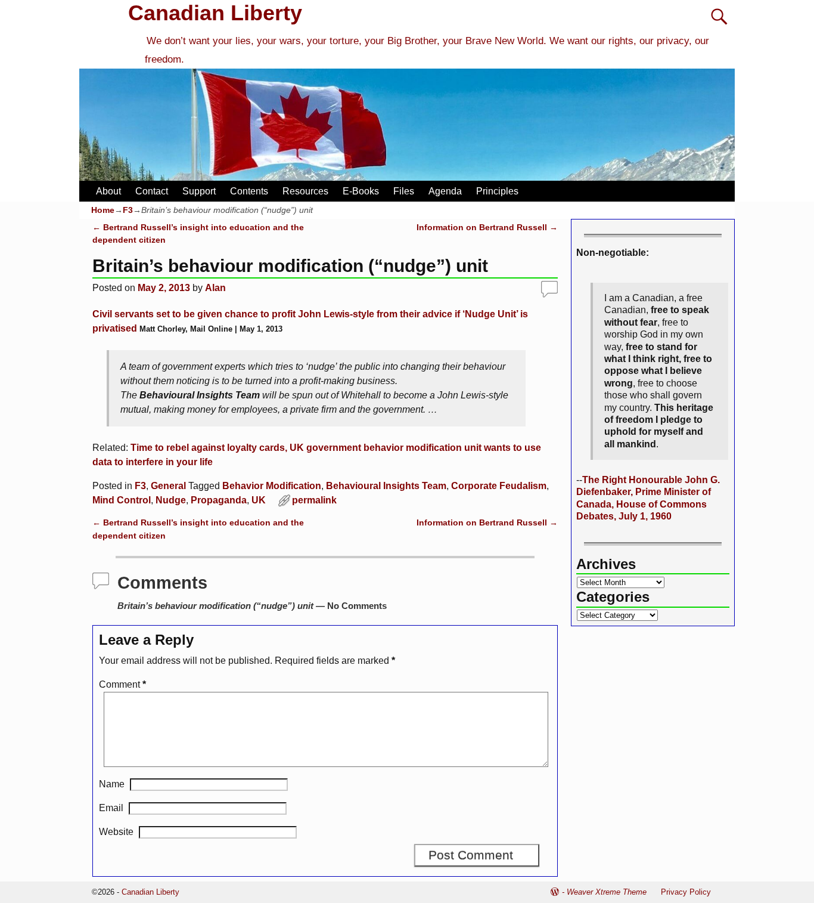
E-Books (361, 191)
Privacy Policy (686, 891)
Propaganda (219, 500)
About (108, 191)
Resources (305, 191)
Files (403, 191)
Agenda (445, 191)
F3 (128, 210)
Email (111, 808)
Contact (151, 191)
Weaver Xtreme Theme (607, 891)
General (168, 486)
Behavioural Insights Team (386, 486)
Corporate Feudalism (498, 486)
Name (112, 784)
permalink (314, 500)
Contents (249, 191)
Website (116, 832)
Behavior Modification (271, 486)
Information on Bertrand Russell (487, 227)
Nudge (171, 500)
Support (199, 191)
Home (102, 210)
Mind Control (121, 500)
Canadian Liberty (215, 13)
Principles (497, 191)
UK (258, 500)
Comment (122, 684)
